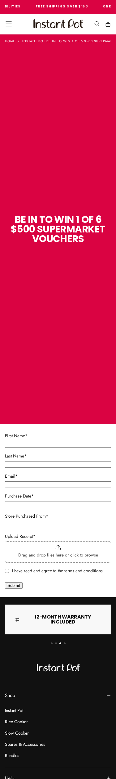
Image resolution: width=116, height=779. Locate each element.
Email (11, 476)
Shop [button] (10, 695)
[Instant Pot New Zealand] (58, 667)
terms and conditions (83, 571)
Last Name (16, 456)
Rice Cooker (16, 721)
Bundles (12, 755)
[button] (8, 24)
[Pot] (108, 24)
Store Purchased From (26, 516)
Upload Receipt (20, 536)
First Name (16, 436)
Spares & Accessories (25, 744)
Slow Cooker (17, 733)
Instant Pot (14, 710)
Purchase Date (19, 496)
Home (10, 41)
